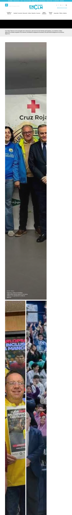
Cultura (29, 13)
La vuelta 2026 (56, 0)
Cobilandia (62, 0)
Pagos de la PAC (35, 0)
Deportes (34, 13)
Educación (25, 13)
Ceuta (21, 0)
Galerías (65, 13)
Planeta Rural (50, 13)
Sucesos (38, 13)
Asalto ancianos (16, 0)
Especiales (56, 13)
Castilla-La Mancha (9, 13)
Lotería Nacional (42, 0)
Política (60, 13)
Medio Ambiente (44, 13)
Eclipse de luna (49, 0)
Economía (20, 13)
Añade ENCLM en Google (62, 7)
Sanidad (15, 13)
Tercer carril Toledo (27, 0)
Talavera (12, 290)
